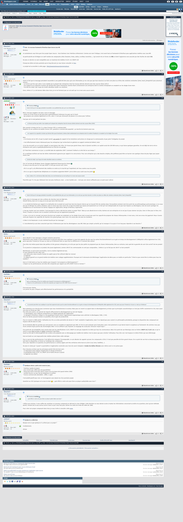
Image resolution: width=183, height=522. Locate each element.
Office (77, 4)
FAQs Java (39, 440)
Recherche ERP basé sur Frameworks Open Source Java (19, 463)
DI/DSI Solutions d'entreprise (17, 4)
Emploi (68, 1)
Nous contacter (142, 486)
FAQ (40, 1)
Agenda (35, 13)
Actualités (25, 440)
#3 (162, 98)
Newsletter (59, 1)
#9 (162, 388)
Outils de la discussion (148, 40)
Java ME (38, 17)
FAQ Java (66, 9)
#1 (162, 43)
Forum (7, 17)
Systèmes (89, 4)
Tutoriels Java (74, 9)
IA (32, 4)
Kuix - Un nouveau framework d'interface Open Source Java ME (34, 26)
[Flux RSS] (177, 9)
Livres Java (82, 9)
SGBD (72, 4)
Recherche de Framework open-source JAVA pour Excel (19, 467)
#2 (162, 74)
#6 (162, 271)
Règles (44, 13)
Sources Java (97, 9)
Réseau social (22, 13)
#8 (162, 361)
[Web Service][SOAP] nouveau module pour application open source (23, 471)
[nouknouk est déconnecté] (12, 113)
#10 (162, 416)
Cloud (28, 4)
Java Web (81, 7)
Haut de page (159, 486)
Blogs (46, 1)
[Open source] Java (9, 474)
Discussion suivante (91, 448)
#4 (162, 187)
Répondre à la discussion (12, 22)
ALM (36, 4)
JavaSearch (118, 9)
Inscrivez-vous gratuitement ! (36, 11)
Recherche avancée (177, 13)
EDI (58, 4)
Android (93, 7)
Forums (25, 1)
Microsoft (41, 4)
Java (47, 4)
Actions (14, 13)
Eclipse (99, 7)
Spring (87, 7)
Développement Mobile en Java (25, 17)
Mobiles (83, 4)
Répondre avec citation (149, 70)
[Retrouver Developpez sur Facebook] (181, 9)
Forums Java (59, 9)
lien (75, 63)
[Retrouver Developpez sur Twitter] (179, 9)
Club (87, 1)
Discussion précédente (76, 448)
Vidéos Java (89, 9)
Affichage (159, 40)
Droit (81, 1)
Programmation (65, 4)
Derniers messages (5, 13)
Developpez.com (151, 486)
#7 (162, 296)
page (71, 408)
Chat (51, 1)
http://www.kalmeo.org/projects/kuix (58, 66)
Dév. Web (52, 4)
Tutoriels (33, 1)
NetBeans (105, 7)
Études (74, 1)
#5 (162, 231)
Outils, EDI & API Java (107, 9)
